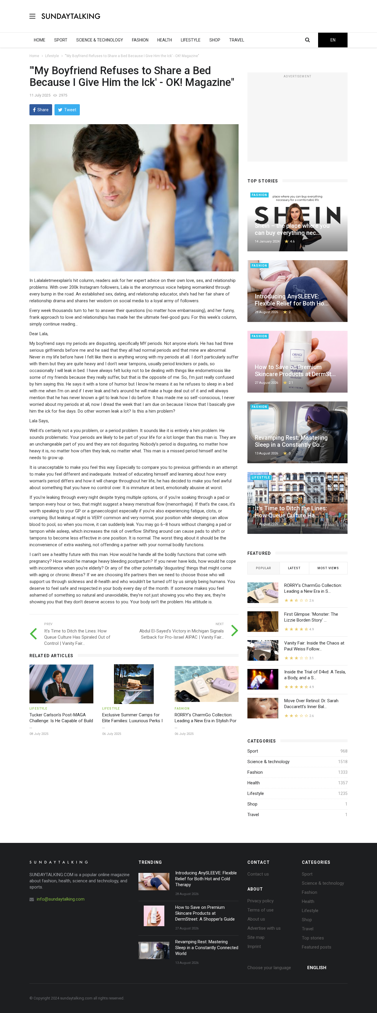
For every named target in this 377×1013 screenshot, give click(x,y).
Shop (252, 804)
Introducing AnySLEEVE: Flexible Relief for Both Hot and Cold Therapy (206, 878)
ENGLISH (316, 967)
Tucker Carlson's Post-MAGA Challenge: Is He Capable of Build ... (61, 720)
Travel (253, 814)
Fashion (255, 772)
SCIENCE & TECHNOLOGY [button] (99, 40)
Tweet (70, 109)
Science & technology (268, 761)
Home (34, 56)
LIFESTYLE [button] (191, 40)
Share (43, 109)
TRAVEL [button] (236, 40)
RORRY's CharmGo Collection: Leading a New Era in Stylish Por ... (206, 720)
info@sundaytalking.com (61, 899)
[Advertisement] (240, 16)
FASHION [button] (140, 40)
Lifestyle (52, 56)
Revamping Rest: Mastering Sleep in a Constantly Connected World (206, 947)
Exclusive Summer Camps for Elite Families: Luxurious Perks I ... (132, 720)
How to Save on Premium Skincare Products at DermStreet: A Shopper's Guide (205, 913)
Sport (252, 751)
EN (332, 40)
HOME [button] (39, 40)
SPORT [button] (60, 40)
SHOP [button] (214, 40)
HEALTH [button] (164, 40)
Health (253, 783)
